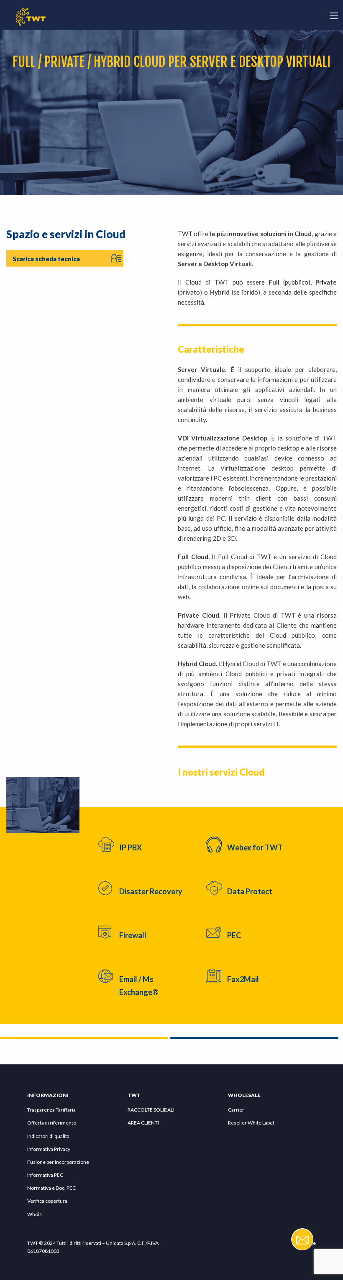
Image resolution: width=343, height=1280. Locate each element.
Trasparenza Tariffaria (51, 1110)
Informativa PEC (45, 1175)
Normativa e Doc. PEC (51, 1188)
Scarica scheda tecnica (46, 258)
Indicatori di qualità (48, 1136)
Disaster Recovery (150, 891)
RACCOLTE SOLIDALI (151, 1110)
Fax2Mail (243, 979)
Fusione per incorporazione (58, 1162)
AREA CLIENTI (143, 1123)
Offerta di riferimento (51, 1123)
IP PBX (130, 847)
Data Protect (249, 891)
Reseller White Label (251, 1123)
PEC (234, 935)
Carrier (236, 1110)
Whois (34, 1214)
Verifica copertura (47, 1201)
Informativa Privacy (48, 1149)
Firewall (132, 935)
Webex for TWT (255, 847)
